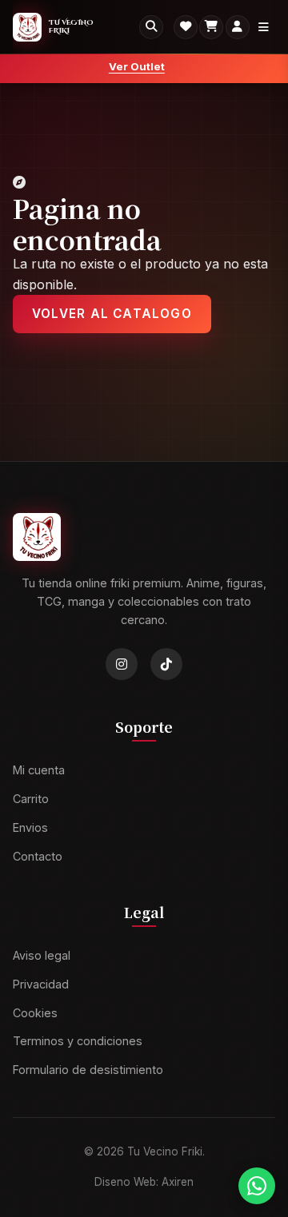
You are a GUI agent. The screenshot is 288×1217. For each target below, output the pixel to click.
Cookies (35, 1013)
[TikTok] (166, 665)
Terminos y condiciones (77, 1041)
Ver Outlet (137, 66)
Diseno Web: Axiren (144, 1182)
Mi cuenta (39, 771)
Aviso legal (41, 955)
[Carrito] (211, 27)
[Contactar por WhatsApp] (256, 1185)
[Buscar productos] (151, 27)
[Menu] (263, 27)
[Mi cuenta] (238, 27)
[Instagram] (122, 665)
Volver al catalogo (112, 313)
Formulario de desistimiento (88, 1070)
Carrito (31, 799)
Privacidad (41, 984)
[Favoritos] (186, 27)
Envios (30, 827)
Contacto (37, 856)
